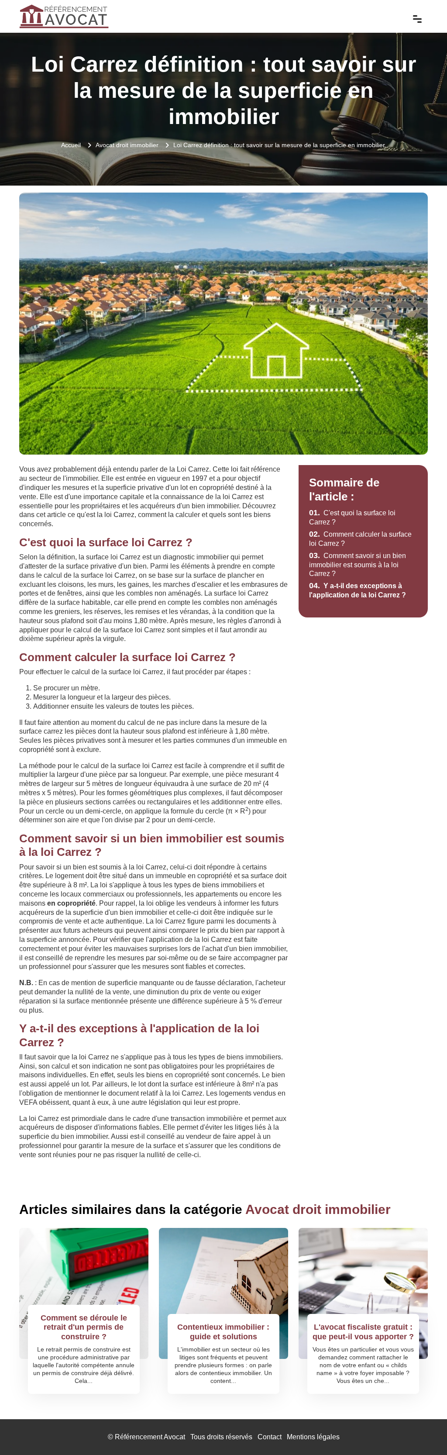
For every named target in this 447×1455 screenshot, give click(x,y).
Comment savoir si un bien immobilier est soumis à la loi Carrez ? (357, 565)
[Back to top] (423, 1431)
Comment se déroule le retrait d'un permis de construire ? (84, 1327)
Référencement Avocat (150, 1437)
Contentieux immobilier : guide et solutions (223, 1332)
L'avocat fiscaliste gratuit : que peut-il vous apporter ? (363, 1332)
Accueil (71, 144)
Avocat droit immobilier (127, 144)
